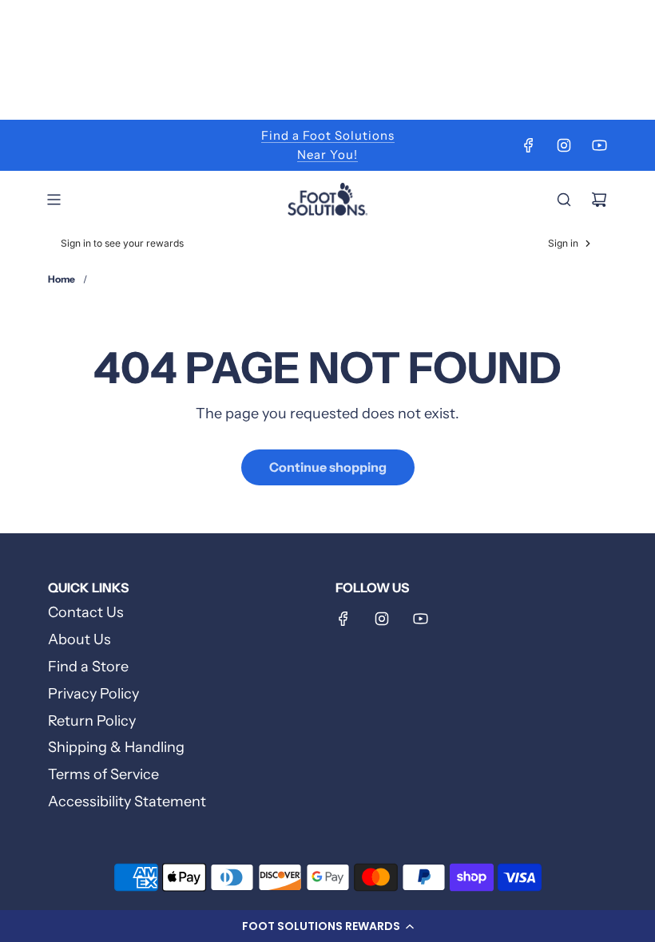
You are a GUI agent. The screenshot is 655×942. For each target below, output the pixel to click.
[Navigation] (53, 199)
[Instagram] (564, 145)
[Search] (564, 199)
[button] (327, 926)
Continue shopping (328, 467)
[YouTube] (599, 145)
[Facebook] (528, 145)
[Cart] (599, 199)
